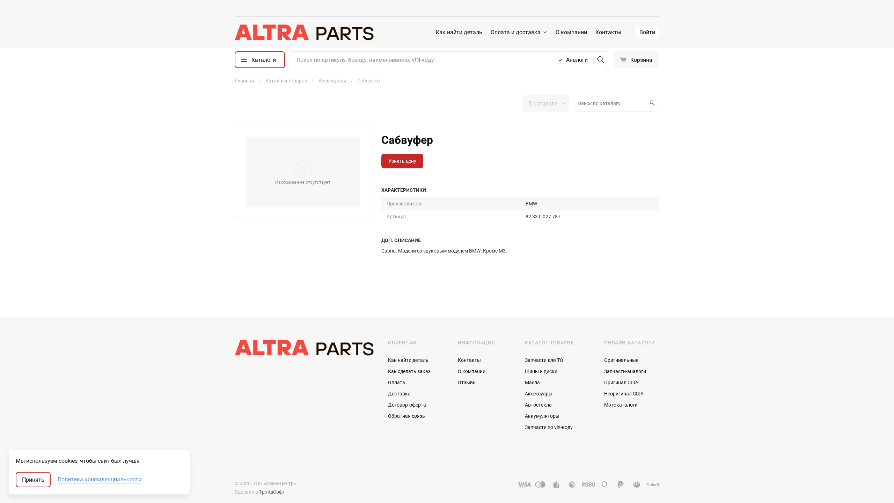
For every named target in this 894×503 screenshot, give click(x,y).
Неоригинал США (624, 393)
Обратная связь (406, 416)
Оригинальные (621, 360)
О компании (571, 32)
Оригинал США (621, 382)
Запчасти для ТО (544, 360)
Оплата (396, 382)
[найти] (600, 60)
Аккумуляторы (542, 416)
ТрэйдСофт (272, 491)
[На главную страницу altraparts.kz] (304, 32)
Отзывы (467, 382)
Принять (33, 479)
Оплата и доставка (516, 32)
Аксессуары (538, 393)
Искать (653, 103)
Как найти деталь (459, 32)
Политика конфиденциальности (99, 479)
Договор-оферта (407, 404)
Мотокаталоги (621, 404)
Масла (532, 382)
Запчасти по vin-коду (549, 427)
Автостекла (538, 404)
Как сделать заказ (409, 371)
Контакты (608, 32)
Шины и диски (541, 371)
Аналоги (577, 60)
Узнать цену (402, 161)
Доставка (399, 393)
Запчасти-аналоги (625, 371)
